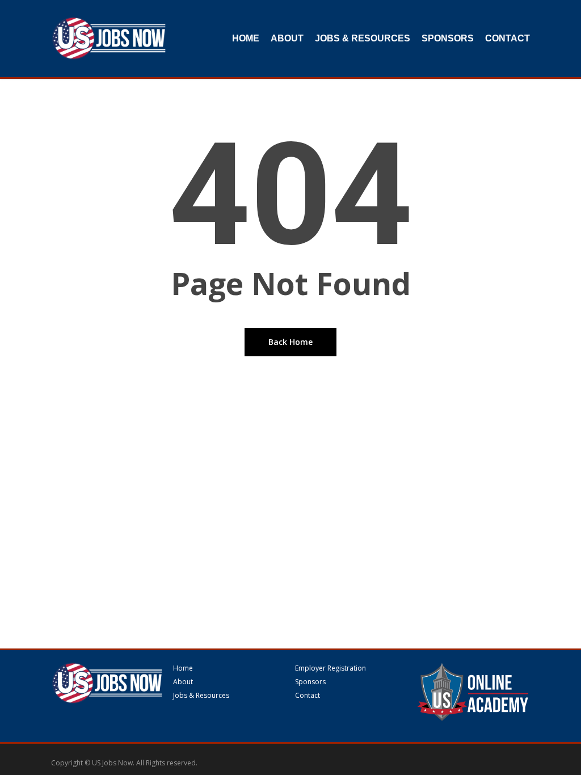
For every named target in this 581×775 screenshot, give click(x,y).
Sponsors (310, 681)
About (183, 681)
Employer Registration (330, 668)
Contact (307, 695)
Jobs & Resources (201, 695)
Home (183, 668)
